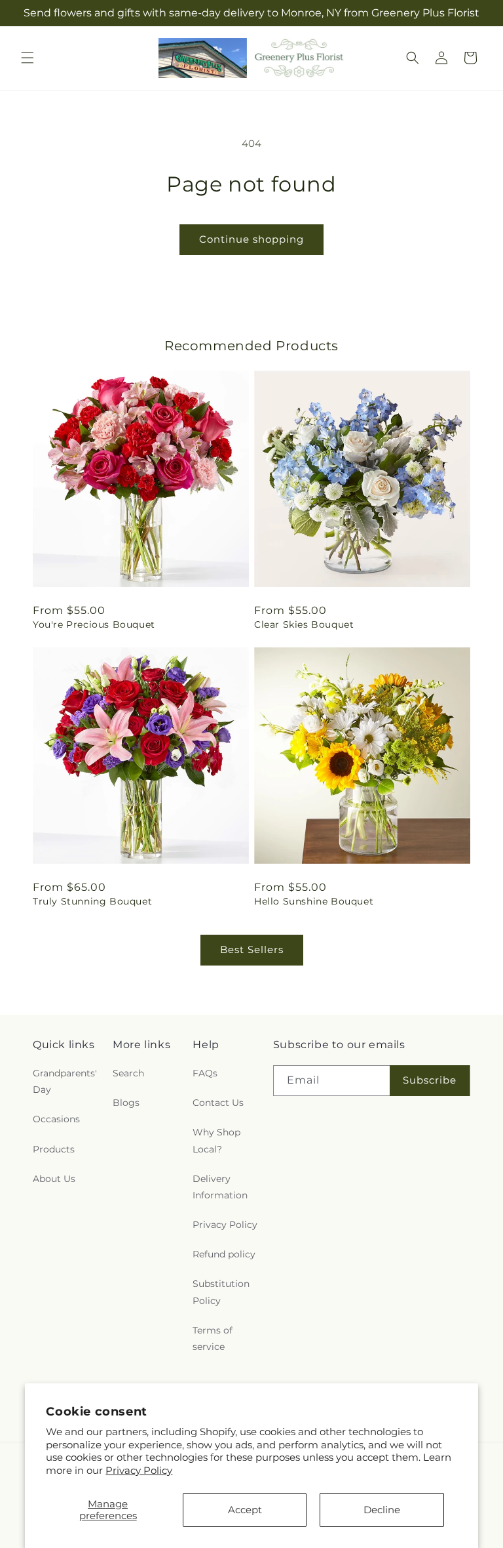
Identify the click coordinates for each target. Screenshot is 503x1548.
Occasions (56, 1119)
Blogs (126, 1103)
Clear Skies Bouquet (304, 624)
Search (128, 1073)
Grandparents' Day (65, 1081)
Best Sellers (252, 949)
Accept (245, 1509)
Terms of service (213, 1338)
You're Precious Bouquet (94, 624)
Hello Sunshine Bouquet (313, 901)
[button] (27, 57)
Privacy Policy (138, 1470)
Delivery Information (220, 1187)
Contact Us (218, 1103)
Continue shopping (251, 239)
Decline (381, 1509)
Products (54, 1149)
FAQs (205, 1073)
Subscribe (429, 1080)
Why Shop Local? (216, 1140)
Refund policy (224, 1254)
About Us (54, 1179)
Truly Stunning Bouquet (92, 901)
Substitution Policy (221, 1292)
